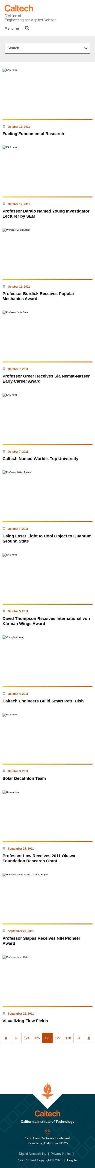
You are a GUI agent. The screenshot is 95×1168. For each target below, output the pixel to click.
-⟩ (78, 1038)
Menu (10, 28)
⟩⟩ (89, 1038)
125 (37, 1038)
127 (58, 1038)
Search (13, 48)
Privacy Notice (61, 1153)
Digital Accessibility (32, 1153)
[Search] (27, 28)
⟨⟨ (6, 1038)
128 (68, 1038)
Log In (72, 1160)
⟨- (16, 1038)
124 (27, 1038)
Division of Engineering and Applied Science (30, 18)
